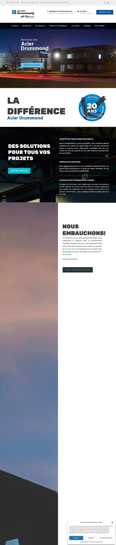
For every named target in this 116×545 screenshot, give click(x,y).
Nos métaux (26, 26)
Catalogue (75, 26)
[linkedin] (108, 3)
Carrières (87, 26)
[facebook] (104, 3)
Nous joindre (99, 26)
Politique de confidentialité (96, 542)
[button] (112, 522)
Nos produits (40, 26)
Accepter (76, 538)
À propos (15, 26)
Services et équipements (58, 26)
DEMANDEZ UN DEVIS (105, 12)
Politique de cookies (84, 542)
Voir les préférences (106, 538)
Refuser (91, 538)
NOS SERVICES (82, 55)
